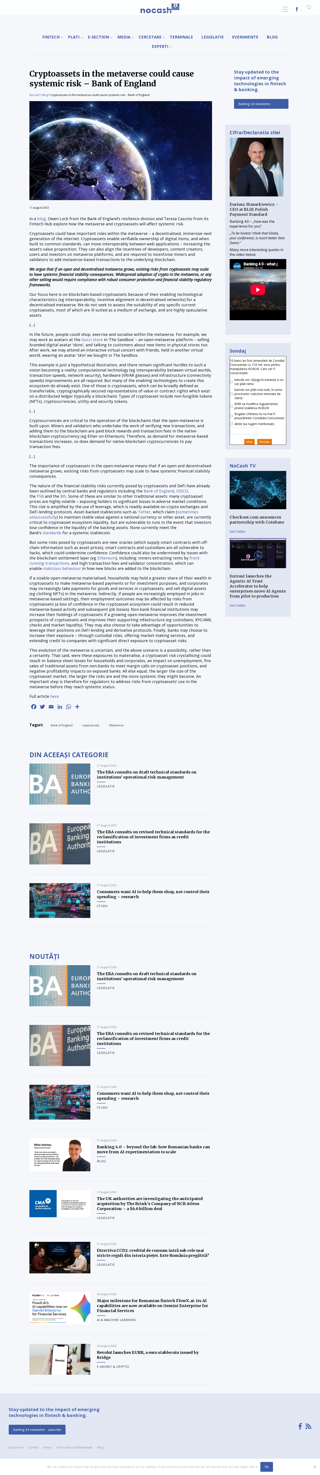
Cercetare (150, 37)
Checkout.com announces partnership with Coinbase (257, 520)
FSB (40, 496)
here (54, 696)
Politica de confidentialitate (75, 1447)
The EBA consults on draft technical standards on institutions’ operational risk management (147, 775)
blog (41, 218)
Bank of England (159, 491)
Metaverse (116, 725)
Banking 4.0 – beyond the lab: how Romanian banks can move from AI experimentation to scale (153, 1149)
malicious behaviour (62, 568)
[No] (314, 1467)
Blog (272, 37)
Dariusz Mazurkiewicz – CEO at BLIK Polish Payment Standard (254, 209)
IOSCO (182, 491)
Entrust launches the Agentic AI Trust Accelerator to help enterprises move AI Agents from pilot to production (258, 586)
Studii (102, 906)
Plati (73, 37)
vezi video (238, 531)
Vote (249, 442)
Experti (160, 46)
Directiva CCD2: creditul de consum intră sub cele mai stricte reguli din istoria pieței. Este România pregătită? (153, 1253)
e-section (98, 37)
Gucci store (92, 339)
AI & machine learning (116, 1320)
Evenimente (245, 37)
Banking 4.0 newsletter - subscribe (255, 105)
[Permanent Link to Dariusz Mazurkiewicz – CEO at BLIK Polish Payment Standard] (256, 199)
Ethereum (106, 558)
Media (123, 37)
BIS (63, 496)
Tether (144, 511)
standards (51, 532)
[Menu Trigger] (285, 9)
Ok (267, 1466)
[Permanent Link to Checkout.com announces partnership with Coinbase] (258, 512)
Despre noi (16, 1447)
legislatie (212, 37)
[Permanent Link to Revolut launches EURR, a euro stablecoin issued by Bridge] (59, 1373)
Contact (33, 1447)
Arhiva (47, 1447)
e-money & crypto (113, 1366)
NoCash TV (243, 465)
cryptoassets (90, 725)
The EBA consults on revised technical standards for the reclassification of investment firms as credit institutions (153, 836)
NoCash (34, 95)
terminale (181, 37)
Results (264, 442)
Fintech (51, 37)
